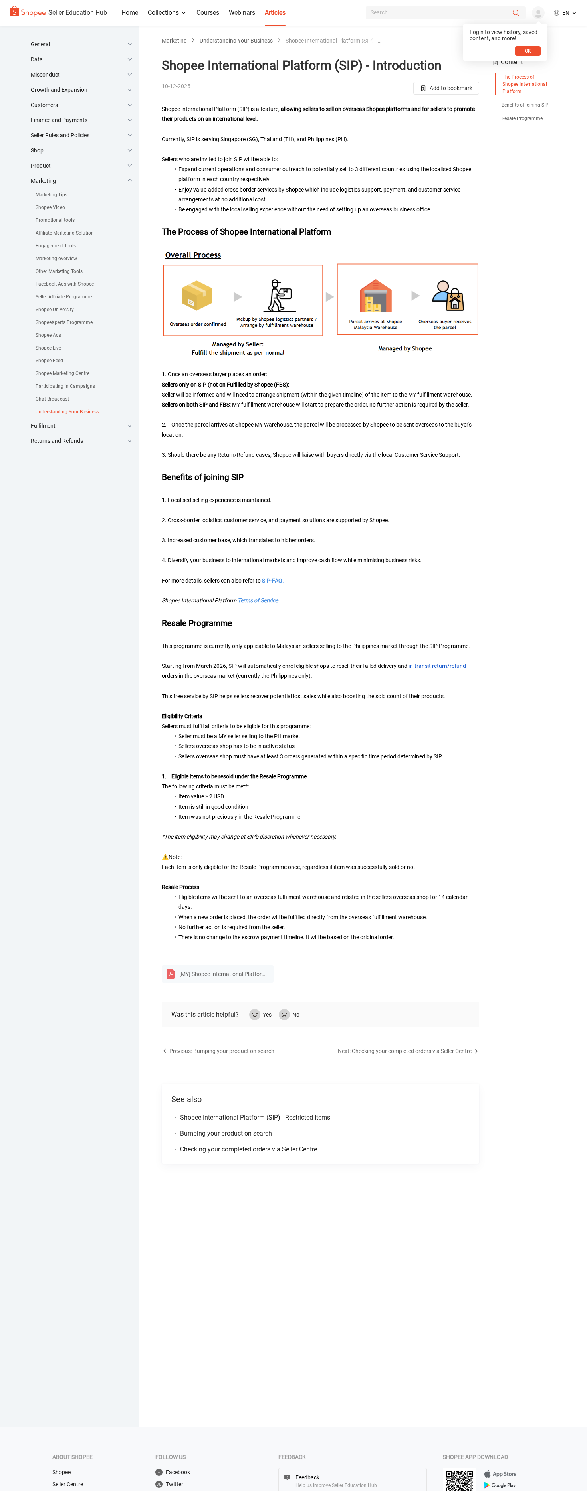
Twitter (174, 1484)
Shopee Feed (49, 360)
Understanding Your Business (67, 412)
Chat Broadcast (52, 399)
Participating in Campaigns (65, 386)
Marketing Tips (51, 194)
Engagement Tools (56, 246)
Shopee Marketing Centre (62, 373)
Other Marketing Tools (59, 271)
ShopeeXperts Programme (64, 322)
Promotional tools (55, 220)
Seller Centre (67, 1484)
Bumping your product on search (226, 1133)
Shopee (61, 1472)
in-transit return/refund (437, 666)
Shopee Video (50, 207)
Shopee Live (48, 348)
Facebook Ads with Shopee (65, 284)
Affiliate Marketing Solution (65, 233)
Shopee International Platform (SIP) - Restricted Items (255, 1117)
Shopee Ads (48, 335)
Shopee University (55, 309)
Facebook (178, 1472)
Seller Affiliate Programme (64, 297)
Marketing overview (56, 258)
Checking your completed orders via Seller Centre (248, 1149)
